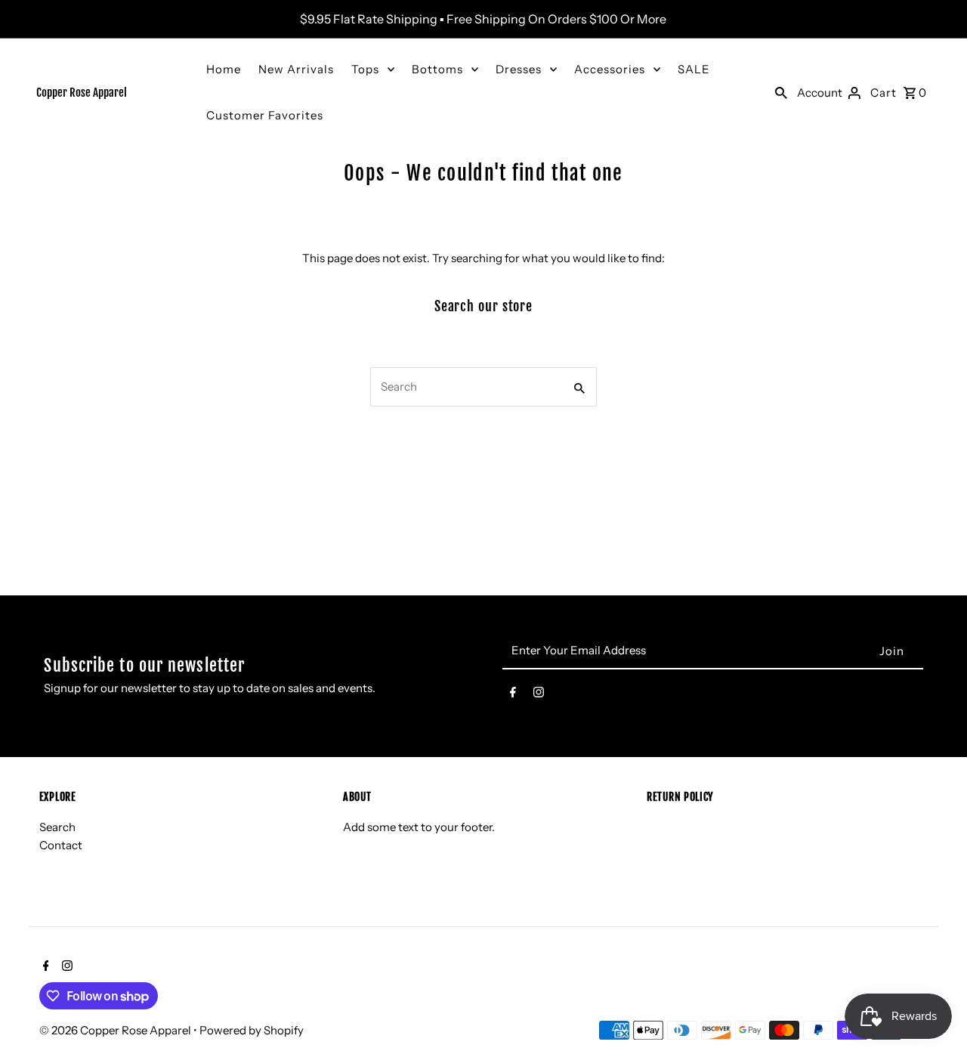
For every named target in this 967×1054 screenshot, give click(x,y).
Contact (60, 846)
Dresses (519, 69)
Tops (365, 69)
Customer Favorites (264, 115)
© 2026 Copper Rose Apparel (116, 1030)
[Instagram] (538, 695)
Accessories (609, 69)
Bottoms (437, 69)
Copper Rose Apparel (81, 92)
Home (223, 69)
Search (57, 828)
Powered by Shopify (251, 1030)
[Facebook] (513, 695)
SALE (694, 69)
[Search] (781, 92)
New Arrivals (296, 69)
